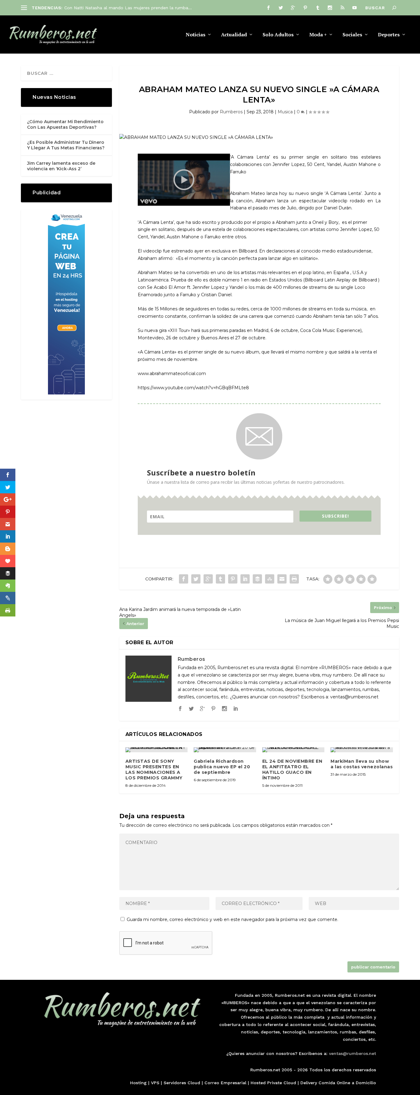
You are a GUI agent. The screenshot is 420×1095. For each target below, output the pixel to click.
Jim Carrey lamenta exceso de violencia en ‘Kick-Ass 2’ (61, 166)
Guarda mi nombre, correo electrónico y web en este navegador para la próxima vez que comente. (232, 919)
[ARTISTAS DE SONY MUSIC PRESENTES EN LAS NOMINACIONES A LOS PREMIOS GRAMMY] (156, 749)
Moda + (318, 35)
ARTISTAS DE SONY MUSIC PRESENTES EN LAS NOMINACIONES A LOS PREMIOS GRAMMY (154, 769)
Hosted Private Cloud (273, 1082)
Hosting (138, 1082)
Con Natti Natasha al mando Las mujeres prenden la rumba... (128, 7)
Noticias (195, 35)
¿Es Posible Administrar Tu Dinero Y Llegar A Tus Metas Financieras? (66, 145)
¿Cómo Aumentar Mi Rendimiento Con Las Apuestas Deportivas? (65, 124)
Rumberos (231, 112)
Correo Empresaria (224, 1082)
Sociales (352, 35)
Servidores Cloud (182, 1082)
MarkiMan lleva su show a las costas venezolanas (362, 764)
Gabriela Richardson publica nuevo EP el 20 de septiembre (222, 766)
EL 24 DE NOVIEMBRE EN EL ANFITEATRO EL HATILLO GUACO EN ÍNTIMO (292, 769)
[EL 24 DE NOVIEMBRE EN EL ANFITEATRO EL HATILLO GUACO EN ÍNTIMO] (293, 749)
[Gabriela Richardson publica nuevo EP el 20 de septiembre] (225, 749)
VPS (155, 1082)
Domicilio (366, 1082)
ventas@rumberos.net (352, 1053)
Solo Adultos (278, 35)
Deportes (389, 35)
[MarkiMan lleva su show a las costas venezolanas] (362, 749)
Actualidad (234, 35)
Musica (285, 112)
